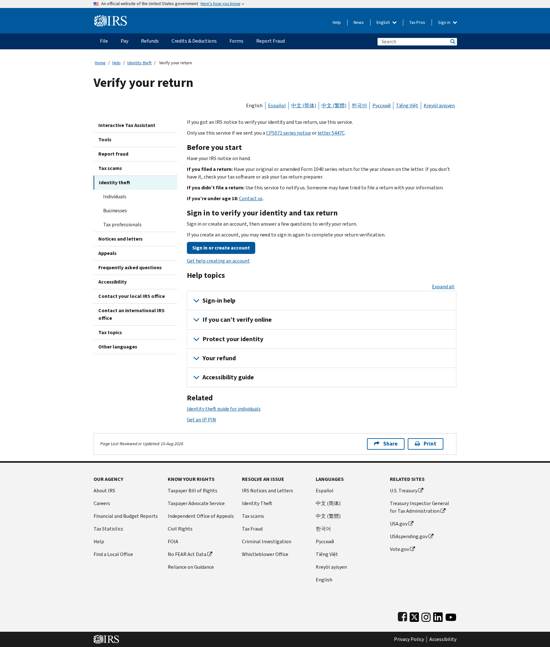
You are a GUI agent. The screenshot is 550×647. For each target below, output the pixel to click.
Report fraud (113, 154)
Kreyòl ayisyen (439, 105)
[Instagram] (426, 616)
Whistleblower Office (265, 554)
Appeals (107, 253)
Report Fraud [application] (270, 41)
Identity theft (139, 63)
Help (337, 22)
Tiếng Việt (407, 105)
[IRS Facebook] (402, 616)
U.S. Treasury (403, 490)
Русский (381, 105)
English (384, 22)
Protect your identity (232, 339)
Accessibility (112, 281)
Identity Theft (257, 503)
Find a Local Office (113, 554)
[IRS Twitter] (414, 616)
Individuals (114, 196)
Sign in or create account (221, 247)
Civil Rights (180, 528)
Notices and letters (120, 239)
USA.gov (398, 523)
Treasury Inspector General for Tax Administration (419, 507)
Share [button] (390, 443)
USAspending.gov (408, 536)
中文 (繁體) (333, 105)
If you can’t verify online (237, 319)
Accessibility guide (228, 377)
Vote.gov (399, 549)
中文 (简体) (303, 105)
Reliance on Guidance (191, 567)
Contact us (251, 198)
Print (430, 443)
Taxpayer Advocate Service (196, 503)
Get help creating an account (218, 260)
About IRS (104, 490)
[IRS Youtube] (450, 616)
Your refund (219, 358)
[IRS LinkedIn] (438, 616)
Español (277, 105)
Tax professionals (122, 224)
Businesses (115, 210)
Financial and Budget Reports (126, 516)
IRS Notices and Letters (267, 490)
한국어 (359, 105)
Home (100, 63)
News (359, 22)
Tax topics (110, 332)
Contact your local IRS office (131, 296)
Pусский (325, 541)
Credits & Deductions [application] (194, 41)
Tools (104, 139)
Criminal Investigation (266, 541)
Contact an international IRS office (131, 314)
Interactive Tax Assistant (126, 125)
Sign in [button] (444, 22)
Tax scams (110, 168)
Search (452, 42)
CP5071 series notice (288, 133)
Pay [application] (124, 41)
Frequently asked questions (130, 267)
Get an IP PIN (201, 419)
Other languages (117, 346)
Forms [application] (236, 41)
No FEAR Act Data (187, 554)
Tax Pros (417, 22)
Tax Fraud (252, 528)
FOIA (173, 541)
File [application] (104, 41)
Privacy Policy (409, 639)
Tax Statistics (108, 528)
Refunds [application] (150, 41)
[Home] (110, 18)
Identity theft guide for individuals (224, 408)
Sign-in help (219, 300)
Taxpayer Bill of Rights (192, 490)
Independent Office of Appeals (201, 516)
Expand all (443, 286)
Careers (102, 503)
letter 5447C (331, 133)
